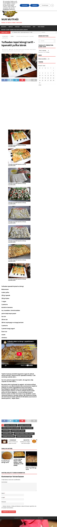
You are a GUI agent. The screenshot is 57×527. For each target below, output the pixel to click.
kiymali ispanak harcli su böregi (11, 428)
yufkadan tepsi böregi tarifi (24, 436)
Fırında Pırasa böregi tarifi (5, 461)
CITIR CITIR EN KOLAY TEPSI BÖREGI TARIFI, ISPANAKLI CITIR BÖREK (18, 462)
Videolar (17, 26)
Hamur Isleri (21, 49)
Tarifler (10, 26)
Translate (47, 52)
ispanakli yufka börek (24, 425)
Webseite (3, 501)
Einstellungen (45, 5)
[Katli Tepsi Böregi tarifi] (31, 458)
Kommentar (4, 482)
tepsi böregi (6, 430)
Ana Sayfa (3, 26)
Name (2, 493)
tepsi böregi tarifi (7, 433)
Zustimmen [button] (24, 5)
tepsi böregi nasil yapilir (17, 430)
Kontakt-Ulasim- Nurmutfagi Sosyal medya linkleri (14, 29)
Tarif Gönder (41, 26)
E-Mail (2, 497)
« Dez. (39, 85)
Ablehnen (34, 5)
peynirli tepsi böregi (27, 428)
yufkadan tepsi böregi (8, 436)
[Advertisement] (19, 105)
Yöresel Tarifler (16, 51)
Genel (17, 49)
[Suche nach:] (48, 32)
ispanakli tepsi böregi (10, 425)
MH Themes (40, 518)
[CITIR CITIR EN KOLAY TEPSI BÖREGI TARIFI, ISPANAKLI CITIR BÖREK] (19, 454)
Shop (34, 26)
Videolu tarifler (9, 51)
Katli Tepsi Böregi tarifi (31, 468)
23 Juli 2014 (5, 49)
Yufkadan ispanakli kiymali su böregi (24, 433)
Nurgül (11, 49)
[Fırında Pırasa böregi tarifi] (7, 455)
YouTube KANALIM (26, 26)
